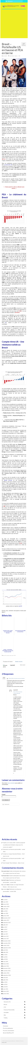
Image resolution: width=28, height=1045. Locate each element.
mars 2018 (5, 913)
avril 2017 (5, 931)
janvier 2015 (6, 993)
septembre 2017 (7, 922)
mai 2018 (5, 911)
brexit (10, 655)
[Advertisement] (14, 24)
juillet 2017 (5, 924)
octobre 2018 (6, 906)
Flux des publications (8, 1028)
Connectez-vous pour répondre (19, 678)
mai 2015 (5, 984)
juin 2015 (5, 982)
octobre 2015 (6, 973)
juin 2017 (5, 927)
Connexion (5, 1026)
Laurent (5, 55)
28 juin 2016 (11, 678)
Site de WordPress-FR (8, 1032)
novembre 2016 (6, 943)
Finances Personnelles (9, 1009)
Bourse (16, 55)
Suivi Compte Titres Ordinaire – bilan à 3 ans (13, 863)
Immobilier (6, 1012)
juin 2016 (5, 954)
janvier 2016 (6, 966)
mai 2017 (5, 929)
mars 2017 (5, 934)
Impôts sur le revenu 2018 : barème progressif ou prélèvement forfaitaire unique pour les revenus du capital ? (14, 845)
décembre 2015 (6, 968)
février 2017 (6, 936)
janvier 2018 (6, 915)
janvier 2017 (6, 938)
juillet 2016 (5, 952)
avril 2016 (5, 959)
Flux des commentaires (8, 1030)
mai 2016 (5, 957)
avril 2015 (5, 986)
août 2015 (5, 977)
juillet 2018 (5, 908)
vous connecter (11, 783)
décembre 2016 (6, 940)
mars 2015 (5, 989)
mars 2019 (5, 901)
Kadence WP (4, 1042)
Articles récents (18, 661)
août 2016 (5, 950)
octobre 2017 (6, 920)
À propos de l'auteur (8, 661)
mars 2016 (5, 961)
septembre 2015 (7, 975)
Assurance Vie (7, 1001)
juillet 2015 (5, 979)
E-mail (4, 794)
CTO (5, 1007)
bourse (8, 655)
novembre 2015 (6, 970)
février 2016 (6, 963)
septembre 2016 (7, 947)
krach (13, 655)
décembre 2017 (6, 918)
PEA (15, 655)
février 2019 (6, 904)
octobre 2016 (6, 945)
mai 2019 (5, 899)
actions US (4, 655)
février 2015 (6, 991)
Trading (5, 1017)
